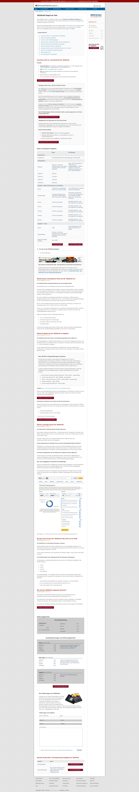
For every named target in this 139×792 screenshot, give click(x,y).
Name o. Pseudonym (43, 715)
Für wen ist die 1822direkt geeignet (49, 40)
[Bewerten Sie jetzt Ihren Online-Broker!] (60, 259)
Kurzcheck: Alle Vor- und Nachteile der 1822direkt (53, 35)
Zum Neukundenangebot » (75, 769)
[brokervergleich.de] (48, 5)
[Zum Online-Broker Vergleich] (96, 46)
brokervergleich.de (39, 11)
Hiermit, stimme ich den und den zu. (57, 750)
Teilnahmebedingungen (66, 750)
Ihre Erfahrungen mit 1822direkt (49, 54)
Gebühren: (96, 30)
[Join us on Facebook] (95, 6)
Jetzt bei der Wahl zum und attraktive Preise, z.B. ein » (69, 1)
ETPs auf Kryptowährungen (77, 25)
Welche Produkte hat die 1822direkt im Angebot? (53, 44)
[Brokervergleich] (35, 9)
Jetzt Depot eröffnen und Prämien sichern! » (49, 117)
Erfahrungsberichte (45, 52)
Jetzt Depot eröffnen (57, 244)
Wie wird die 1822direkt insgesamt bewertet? (52, 50)
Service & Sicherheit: (96, 38)
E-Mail (61, 715)
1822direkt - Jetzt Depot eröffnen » (45, 80)
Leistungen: (96, 36)
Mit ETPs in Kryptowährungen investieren (53, 69)
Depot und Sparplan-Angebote (48, 38)
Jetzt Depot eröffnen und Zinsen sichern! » (49, 142)
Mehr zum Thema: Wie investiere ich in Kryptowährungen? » (56, 388)
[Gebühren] (93, 27)
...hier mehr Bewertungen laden (60, 686)
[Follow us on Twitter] (97, 6)
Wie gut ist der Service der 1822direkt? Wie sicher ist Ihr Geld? (56, 48)
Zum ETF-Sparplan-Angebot (75, 244)
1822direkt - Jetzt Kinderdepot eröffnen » (47, 419)
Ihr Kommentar (42, 727)
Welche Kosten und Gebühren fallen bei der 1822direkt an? (55, 42)
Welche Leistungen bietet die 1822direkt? (51, 46)
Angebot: (96, 33)
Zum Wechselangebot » (75, 764)
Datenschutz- (54, 750)
